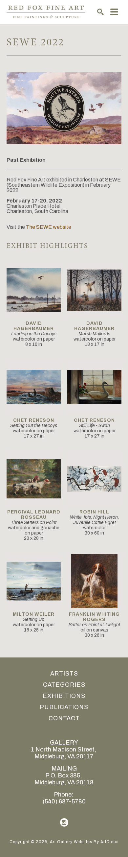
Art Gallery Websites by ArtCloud (84, 842)
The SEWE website (48, 227)
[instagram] (64, 822)
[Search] (100, 12)
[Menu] (114, 12)
